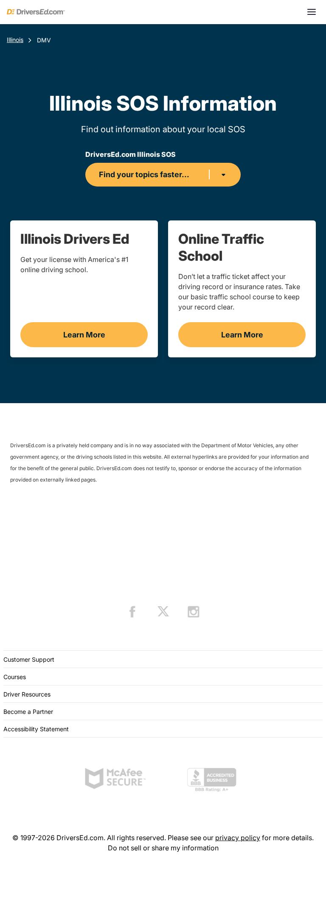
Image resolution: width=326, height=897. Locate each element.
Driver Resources (27, 694)
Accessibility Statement (36, 729)
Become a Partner (28, 711)
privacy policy (237, 837)
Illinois (15, 39)
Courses (14, 676)
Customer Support (28, 659)
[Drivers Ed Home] (36, 12)
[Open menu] (311, 12)
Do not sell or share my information (163, 848)
